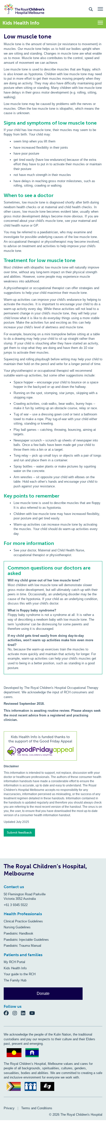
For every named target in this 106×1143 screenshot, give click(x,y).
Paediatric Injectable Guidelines (26, 939)
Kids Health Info (15, 968)
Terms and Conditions (36, 1108)
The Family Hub (15, 980)
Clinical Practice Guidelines (23, 921)
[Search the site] (90, 8)
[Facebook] (8, 1013)
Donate (43, 993)
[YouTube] (33, 1013)
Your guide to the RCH (19, 974)
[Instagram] (17, 1013)
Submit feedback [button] (19, 832)
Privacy (9, 1108)
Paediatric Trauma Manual (22, 945)
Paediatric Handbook (18, 933)
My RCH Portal (14, 962)
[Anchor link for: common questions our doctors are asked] (5, 568)
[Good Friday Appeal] (53, 746)
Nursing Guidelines (17, 927)
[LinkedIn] (25, 1013)
